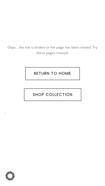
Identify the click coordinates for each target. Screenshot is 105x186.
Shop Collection (53, 94)
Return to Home (52, 73)
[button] (10, 176)
